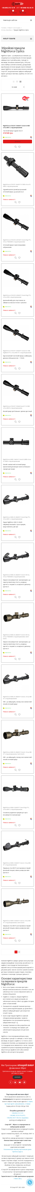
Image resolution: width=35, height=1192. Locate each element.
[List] (20, 82)
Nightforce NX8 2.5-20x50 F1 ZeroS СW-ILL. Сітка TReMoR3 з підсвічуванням (16, 576)
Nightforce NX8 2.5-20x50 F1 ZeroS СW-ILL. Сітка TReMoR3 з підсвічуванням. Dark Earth (16, 636)
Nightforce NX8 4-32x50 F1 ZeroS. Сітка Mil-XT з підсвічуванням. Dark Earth (17, 921)
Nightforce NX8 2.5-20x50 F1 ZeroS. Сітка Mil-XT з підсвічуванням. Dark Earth (17, 753)
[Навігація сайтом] (31, 20)
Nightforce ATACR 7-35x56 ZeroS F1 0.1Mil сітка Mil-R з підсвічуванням (16, 407)
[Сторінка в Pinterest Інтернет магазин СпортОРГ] (24, 1082)
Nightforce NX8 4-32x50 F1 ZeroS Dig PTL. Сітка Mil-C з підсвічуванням (16, 808)
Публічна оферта (17, 1152)
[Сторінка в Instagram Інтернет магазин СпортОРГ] (15, 1082)
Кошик (24, 13)
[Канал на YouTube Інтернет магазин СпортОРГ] (20, 1082)
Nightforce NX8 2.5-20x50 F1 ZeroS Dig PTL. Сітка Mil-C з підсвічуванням (16, 518)
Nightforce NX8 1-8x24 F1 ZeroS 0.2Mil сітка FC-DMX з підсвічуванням (17, 460)
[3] (14, 82)
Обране (14, 13)
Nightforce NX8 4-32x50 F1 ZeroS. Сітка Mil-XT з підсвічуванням (17, 864)
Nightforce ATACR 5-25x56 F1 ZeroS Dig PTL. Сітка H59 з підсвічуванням (17, 296)
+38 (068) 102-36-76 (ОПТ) (17, 1115)
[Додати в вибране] (19, 147)
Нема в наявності (9, 199)
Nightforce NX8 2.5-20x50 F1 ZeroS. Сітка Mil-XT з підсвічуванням (17, 697)
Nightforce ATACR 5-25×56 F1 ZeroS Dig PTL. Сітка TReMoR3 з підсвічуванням (17, 241)
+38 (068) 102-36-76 (26, 8)
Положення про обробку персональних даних (17, 1149)
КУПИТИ (17, 141)
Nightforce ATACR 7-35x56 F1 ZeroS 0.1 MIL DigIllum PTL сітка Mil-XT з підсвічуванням (17, 351)
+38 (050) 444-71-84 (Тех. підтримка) (17, 1118)
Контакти (17, 1077)
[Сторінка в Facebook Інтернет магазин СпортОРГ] (11, 1082)
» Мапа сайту (18, 1178)
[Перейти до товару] (15, 147)
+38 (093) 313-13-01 (8, 8)
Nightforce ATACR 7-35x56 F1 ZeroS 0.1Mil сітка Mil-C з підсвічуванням (16, 126)
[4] (17, 82)
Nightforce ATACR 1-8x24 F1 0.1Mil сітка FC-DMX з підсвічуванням (17, 185)
